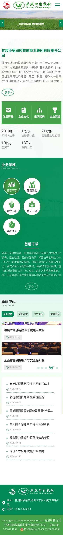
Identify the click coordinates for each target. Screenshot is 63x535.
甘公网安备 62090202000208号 (42, 529)
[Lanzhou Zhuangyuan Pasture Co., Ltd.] (27, 5)
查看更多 (55, 314)
